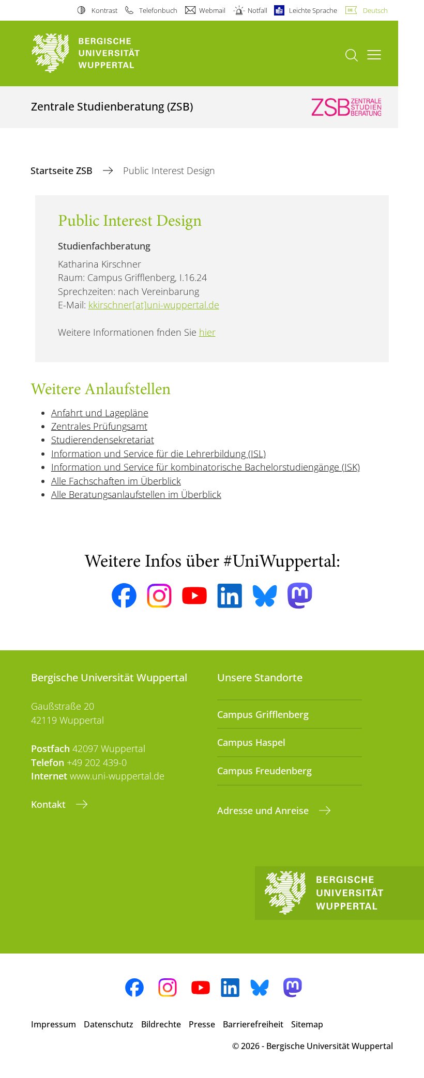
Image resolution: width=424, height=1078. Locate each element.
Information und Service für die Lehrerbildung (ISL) (158, 453)
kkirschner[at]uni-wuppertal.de (153, 305)
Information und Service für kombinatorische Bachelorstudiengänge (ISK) (205, 467)
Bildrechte (161, 1024)
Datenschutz (108, 1024)
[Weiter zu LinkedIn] (229, 596)
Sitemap (307, 1024)
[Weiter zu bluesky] (264, 595)
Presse (202, 1024)
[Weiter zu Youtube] (194, 595)
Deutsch (375, 10)
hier (207, 332)
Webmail (212, 10)
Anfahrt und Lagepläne (99, 413)
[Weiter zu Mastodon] (299, 596)
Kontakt (49, 804)
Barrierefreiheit (253, 1024)
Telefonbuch (158, 10)
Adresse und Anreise (264, 810)
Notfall (257, 10)
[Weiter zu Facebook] (124, 595)
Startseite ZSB (63, 170)
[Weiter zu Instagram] (159, 596)
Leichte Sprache (313, 10)
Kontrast (104, 10)
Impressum (53, 1024)
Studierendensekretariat (102, 439)
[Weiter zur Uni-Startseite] (103, 53)
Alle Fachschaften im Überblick (116, 481)
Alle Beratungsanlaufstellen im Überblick (136, 494)
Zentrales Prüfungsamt (99, 426)
